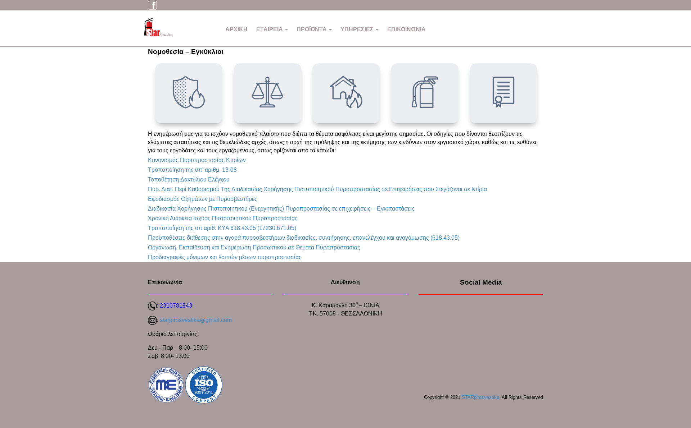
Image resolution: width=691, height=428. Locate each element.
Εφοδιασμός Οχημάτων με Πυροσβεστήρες (202, 199)
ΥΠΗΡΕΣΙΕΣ (357, 29)
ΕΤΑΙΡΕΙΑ (270, 29)
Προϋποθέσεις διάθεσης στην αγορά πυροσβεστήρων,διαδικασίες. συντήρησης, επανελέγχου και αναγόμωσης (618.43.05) (304, 238)
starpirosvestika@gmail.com (196, 320)
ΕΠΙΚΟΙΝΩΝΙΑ (406, 29)
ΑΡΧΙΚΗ (236, 29)
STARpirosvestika (480, 397)
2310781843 (176, 306)
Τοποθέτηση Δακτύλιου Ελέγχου (189, 179)
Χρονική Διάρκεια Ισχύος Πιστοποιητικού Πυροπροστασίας (223, 218)
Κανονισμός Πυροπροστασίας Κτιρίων (197, 160)
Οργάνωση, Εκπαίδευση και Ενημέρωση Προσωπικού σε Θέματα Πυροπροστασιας (254, 247)
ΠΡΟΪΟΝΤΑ (312, 29)
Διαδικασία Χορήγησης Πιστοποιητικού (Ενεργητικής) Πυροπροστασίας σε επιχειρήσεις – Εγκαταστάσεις (281, 209)
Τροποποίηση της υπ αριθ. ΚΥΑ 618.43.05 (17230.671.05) (222, 228)
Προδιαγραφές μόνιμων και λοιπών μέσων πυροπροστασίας (225, 257)
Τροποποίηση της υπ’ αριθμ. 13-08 (192, 170)
